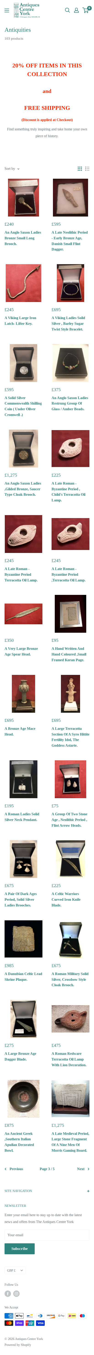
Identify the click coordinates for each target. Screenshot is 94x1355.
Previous (16, 1169)
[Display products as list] (87, 169)
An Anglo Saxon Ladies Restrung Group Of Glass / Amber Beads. (70, 403)
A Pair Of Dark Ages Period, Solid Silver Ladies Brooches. (21, 899)
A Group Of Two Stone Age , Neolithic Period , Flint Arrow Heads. (69, 819)
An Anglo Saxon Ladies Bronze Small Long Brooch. (23, 238)
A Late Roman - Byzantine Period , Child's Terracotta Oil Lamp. (68, 491)
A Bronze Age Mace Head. (20, 731)
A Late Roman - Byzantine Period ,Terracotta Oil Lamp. (69, 574)
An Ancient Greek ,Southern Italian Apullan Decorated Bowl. (19, 1142)
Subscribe (19, 1249)
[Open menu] (7, 10)
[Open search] (67, 10)
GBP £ (11, 1270)
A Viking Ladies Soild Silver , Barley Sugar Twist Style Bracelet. (68, 323)
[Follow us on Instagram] (16, 1293)
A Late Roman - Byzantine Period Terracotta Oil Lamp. (21, 574)
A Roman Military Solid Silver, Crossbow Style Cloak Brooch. (70, 979)
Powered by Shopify (18, 1345)
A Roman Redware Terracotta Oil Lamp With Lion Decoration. (69, 1059)
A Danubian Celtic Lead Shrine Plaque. (23, 976)
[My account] (76, 10)
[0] (86, 10)
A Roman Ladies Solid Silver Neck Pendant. (22, 817)
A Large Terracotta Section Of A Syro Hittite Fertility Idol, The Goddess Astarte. (70, 737)
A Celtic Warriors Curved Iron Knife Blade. (66, 899)
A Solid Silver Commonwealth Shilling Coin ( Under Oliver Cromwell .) (23, 406)
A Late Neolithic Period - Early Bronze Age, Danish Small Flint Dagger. (70, 240)
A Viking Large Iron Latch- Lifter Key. (20, 320)
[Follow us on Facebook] (8, 1293)
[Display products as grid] (80, 169)
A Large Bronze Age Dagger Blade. (20, 1056)
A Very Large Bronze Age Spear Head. (21, 651)
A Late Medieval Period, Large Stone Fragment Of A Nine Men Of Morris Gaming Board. (70, 1142)
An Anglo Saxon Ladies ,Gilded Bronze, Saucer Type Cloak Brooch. (23, 489)
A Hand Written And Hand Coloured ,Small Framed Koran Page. (69, 654)
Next (80, 1169)
